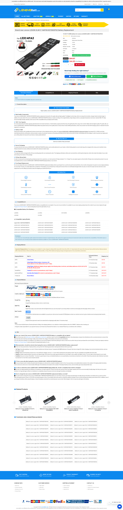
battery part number (30, 337)
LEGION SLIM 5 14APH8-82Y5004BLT (45, 229)
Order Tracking (66, 485)
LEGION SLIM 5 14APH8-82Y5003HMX (22, 229)
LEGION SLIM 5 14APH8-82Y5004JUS (69, 229)
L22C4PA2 (40, 212)
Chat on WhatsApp (97, 76)
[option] (38, 53)
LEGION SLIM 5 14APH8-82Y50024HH (45, 227)
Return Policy (42, 489)
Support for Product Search (21, 206)
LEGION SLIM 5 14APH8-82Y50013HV (45, 225)
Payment (60, 16)
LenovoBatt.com (44, 507)
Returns (76, 16)
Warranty (84, 16)
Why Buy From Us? (19, 489)
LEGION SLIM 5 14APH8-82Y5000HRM (69, 222)
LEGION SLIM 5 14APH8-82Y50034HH (92, 227)
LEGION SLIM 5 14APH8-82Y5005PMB (69, 232)
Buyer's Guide (87, 4)
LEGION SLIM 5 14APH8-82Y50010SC (21, 225)
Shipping (68, 16)
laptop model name (42, 337)
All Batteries (25, 16)
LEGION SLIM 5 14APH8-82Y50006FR (45, 222)
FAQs (97, 92)
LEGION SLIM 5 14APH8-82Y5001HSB (69, 225)
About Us (95, 4)
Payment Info (66, 489)
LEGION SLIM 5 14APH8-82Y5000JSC (92, 222)
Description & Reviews (26, 92)
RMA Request (90, 489)
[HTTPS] (98, 501)
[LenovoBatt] (27, 10)
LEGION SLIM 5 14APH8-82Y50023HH (21, 227)
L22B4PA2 (16, 212)
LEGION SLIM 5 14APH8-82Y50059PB (45, 232)
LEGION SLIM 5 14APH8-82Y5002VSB (69, 227)
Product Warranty (18, 487)
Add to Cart (80, 64)
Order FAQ (41, 487)
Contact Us (100, 4)
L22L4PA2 (40, 215)
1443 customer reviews (75, 36)
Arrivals (50, 16)
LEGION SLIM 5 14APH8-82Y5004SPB (92, 229)
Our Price (65, 61)
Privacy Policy (18, 491)
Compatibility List (49, 92)
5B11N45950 (64, 212)
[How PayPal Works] (89, 501)
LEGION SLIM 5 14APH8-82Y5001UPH (92, 225)
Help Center (106, 4)
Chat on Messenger (76, 76)
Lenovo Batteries (21, 20)
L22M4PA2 (87, 212)
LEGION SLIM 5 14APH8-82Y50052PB (21, 232)
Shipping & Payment (73, 92)
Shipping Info (66, 487)
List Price (65, 58)
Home (17, 16)
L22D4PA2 (16, 215)
